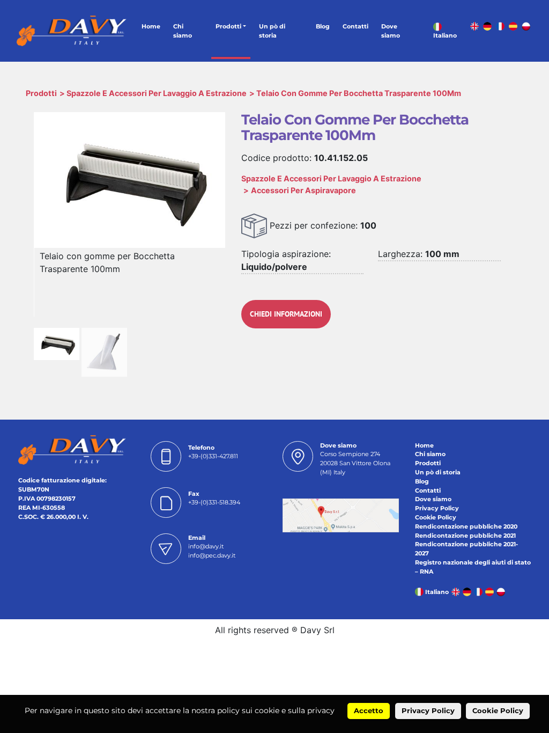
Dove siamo (390, 31)
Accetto (368, 711)
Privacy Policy (437, 508)
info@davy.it (206, 546)
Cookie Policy (435, 517)
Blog (323, 26)
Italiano (445, 35)
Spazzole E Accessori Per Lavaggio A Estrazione (156, 93)
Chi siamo (182, 31)
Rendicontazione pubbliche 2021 (465, 535)
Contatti (355, 26)
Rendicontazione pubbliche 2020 (466, 526)
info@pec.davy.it (211, 555)
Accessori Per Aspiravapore (303, 190)
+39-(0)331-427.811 (213, 456)
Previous (20, 194)
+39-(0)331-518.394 (214, 502)
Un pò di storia (272, 31)
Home (151, 26)
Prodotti (228, 26)
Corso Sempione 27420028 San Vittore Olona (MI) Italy (355, 463)
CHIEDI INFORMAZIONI (286, 314)
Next (238, 194)
